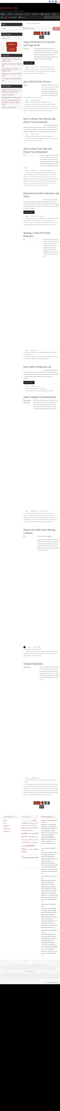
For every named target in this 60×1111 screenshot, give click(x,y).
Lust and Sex (43, 136)
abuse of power (28, 218)
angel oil (30, 69)
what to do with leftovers (36, 655)
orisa (55, 519)
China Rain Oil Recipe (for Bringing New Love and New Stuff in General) (11, 101)
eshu (26, 390)
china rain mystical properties (43, 786)
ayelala (37, 218)
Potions (42, 511)
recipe (43, 73)
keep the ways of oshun (46, 178)
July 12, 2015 (34, 216)
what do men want (43, 185)
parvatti (38, 183)
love (28, 180)
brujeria (34, 820)
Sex (52, 136)
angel (26, 69)
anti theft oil (32, 104)
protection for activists (28, 222)
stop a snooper (51, 106)
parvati (35, 183)
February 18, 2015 (35, 386)
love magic (37, 180)
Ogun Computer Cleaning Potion (39, 397)
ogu (50, 519)
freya (35, 174)
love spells (42, 180)
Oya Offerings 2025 (45, 904)
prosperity (23, 845)
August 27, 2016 (34, 170)
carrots (51, 784)
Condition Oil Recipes (45, 67)
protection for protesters (38, 222)
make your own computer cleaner (39, 519)
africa (22, 820)
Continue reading (28, 63)
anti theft (27, 104)
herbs (38, 517)
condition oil (25, 823)
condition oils (32, 823)
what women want (34, 140)
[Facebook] (53, 1)
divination (30, 825)
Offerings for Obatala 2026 (47, 820)
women (40, 140)
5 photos (49, 536)
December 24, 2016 (35, 100)
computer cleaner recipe (41, 515)
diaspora (26, 825)
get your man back (40, 174)
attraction (30, 820)
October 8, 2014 (37, 647)
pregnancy (36, 842)
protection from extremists (28, 71)
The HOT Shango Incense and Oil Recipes (12, 57)
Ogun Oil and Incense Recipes (9, 62)
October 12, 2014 (34, 511)
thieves (50, 110)
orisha (24, 521)
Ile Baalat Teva (49, 817)
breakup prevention (48, 172)
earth (34, 517)
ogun (52, 519)
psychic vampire (54, 790)
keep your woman (49, 138)
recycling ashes (48, 653)
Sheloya (26, 67)
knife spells (28, 358)
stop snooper (40, 108)
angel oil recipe (35, 69)
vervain (41, 794)
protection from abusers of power (51, 222)
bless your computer (29, 513)
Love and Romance (36, 136)
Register (5, 820)
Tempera (50, 982)
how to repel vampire (42, 788)
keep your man (55, 178)
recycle (38, 653)
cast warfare (48, 218)
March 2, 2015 (34, 350)
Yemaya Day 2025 (45, 848)
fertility (26, 828)
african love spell (40, 172)
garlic (28, 788)
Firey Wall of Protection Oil (37, 366)
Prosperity (34, 649)
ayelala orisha (42, 218)
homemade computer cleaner (46, 517)
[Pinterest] (56, 1)
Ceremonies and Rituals (30, 352)
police (48, 220)
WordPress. (56, 982)
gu (36, 517)
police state (52, 220)
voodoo (31, 185)
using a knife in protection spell (42, 358)
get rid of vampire (34, 788)
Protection (53, 67)
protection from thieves (39, 106)
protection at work (30, 106)
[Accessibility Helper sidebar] (58, 1)
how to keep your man (31, 178)
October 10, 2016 (34, 134)
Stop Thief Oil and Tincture (37, 81)
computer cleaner (32, 515)
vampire (52, 792)
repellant (31, 792)
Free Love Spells (28, 136)
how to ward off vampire (53, 788)
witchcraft (24, 852)
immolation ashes (44, 651)
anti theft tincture (38, 104)
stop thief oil (50, 108)
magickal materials (33, 653)
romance (53, 183)
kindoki (25, 180)
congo (36, 823)
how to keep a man (43, 176)
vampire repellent (31, 794)
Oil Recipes (44, 102)
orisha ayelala (43, 220)
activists (33, 218)
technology (40, 521)
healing (31, 828)
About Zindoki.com (11, 106)
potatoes (25, 790)
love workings (48, 180)
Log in (4, 823)
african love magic (32, 172)
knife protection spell (50, 356)
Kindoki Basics (38, 102)
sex (29, 140)
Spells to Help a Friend (28, 354)
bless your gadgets (38, 513)
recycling (42, 653)
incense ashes (51, 651)
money (33, 836)
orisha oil (23, 842)
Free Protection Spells (40, 352)
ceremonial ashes (28, 651)
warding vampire (47, 794)
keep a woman (43, 138)
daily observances (36, 651)
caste (52, 218)
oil (30, 839)
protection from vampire (37, 790)
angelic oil (41, 69)
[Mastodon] (50, 1)
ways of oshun (36, 185)
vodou (24, 185)
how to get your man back (33, 176)
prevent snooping (46, 104)
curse (22, 825)
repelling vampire (41, 792)
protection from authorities (29, 224)
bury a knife (27, 356)
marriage (29, 836)
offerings (27, 839)
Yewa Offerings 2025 (46, 876)
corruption (25, 220)
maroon (33, 220)
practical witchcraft (33, 521)
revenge (27, 849)
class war (56, 218)
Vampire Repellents (33, 663)
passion (33, 842)
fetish (29, 828)
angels (45, 69)
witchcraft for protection (50, 224)
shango (44, 390)
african (26, 172)
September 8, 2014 (35, 778)
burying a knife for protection (37, 356)
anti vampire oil (37, 784)
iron (31, 519)
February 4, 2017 (34, 67)
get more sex (27, 138)
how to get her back (35, 138)
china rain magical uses (31, 786)
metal (47, 519)
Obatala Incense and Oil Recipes (9, 72)
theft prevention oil (44, 110)
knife (45, 356)
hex (37, 828)
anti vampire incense (29, 784)
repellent (35, 792)
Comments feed (6, 828)
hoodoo (48, 69)
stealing (46, 106)
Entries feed (6, 826)
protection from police (39, 224)
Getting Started (10, 93)
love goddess (32, 180)
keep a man (38, 178)
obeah (29, 183)
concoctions (29, 517)
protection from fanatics (40, 71)
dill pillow (52, 786)
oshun (32, 183)
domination (30, 174)
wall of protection (49, 390)
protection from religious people (35, 73)
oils (31, 839)
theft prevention (36, 110)
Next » (41, 37)
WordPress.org (6, 831)
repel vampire (26, 792)
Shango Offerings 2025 (46, 930)
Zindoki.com (9, 8)
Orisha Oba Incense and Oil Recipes (10, 67)
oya (30, 842)
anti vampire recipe (45, 784)
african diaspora (26, 820)
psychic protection (46, 790)
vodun (27, 185)
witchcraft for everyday (47, 521)
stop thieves (30, 110)
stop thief (45, 108)
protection (53, 69)
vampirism (37, 794)
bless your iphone (46, 513)
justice (29, 220)
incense (28, 830)
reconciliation (48, 183)
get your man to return (49, 174)
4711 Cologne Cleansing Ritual (9, 77)
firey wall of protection (32, 390)
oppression (37, 220)
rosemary (48, 792)
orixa (28, 521)
